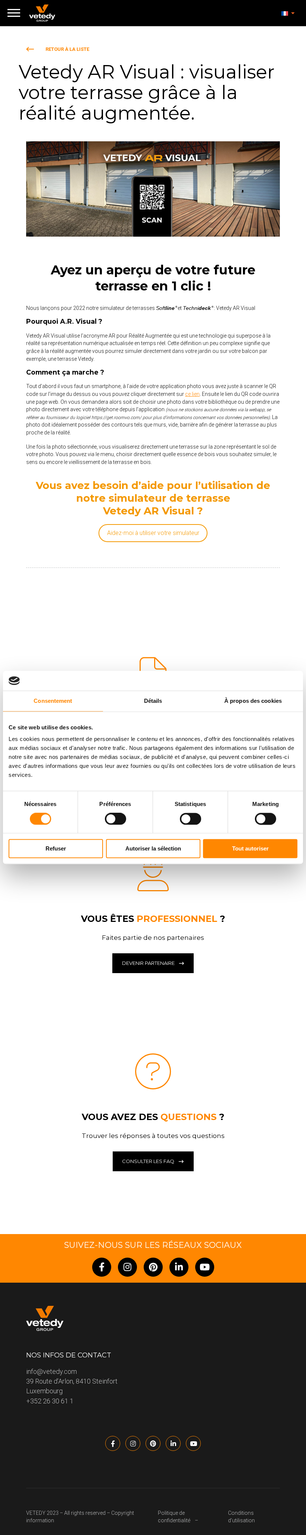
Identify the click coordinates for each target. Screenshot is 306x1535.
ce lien (192, 394)
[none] (288, 13)
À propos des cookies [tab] (253, 701)
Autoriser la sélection (153, 849)
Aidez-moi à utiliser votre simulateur (153, 532)
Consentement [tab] (53, 701)
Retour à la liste (67, 49)
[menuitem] (288, 13)
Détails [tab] (153, 701)
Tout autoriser (250, 849)
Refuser (56, 849)
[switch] (115, 819)
